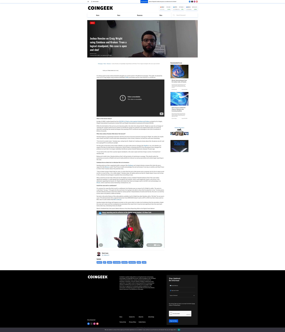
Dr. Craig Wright (117, 262)
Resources (139, 15)
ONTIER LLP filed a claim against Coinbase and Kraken (134, 121)
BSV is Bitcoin (117, 199)
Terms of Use (122, 322)
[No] (283, 330)
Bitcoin (98, 182)
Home (97, 15)
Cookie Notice (142, 322)
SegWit (146, 145)
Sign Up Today (173, 321)
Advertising (151, 316)
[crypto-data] (165, 8)
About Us (141, 316)
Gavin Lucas (93, 53)
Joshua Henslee (132, 262)
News (118, 15)
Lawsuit (144, 262)
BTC (104, 262)
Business (92, 23)
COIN (126, 77)
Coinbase (130, 165)
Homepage (100, 63)
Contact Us (132, 316)
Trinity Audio (110, 70)
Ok (179, 329)
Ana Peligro (175, 118)
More (160, 15)
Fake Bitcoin (124, 262)
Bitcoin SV (99, 262)
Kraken (138, 262)
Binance (107, 167)
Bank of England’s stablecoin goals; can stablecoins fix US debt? (162, 1)
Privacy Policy (132, 322)
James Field (175, 89)
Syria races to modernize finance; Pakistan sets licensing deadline (178, 109)
